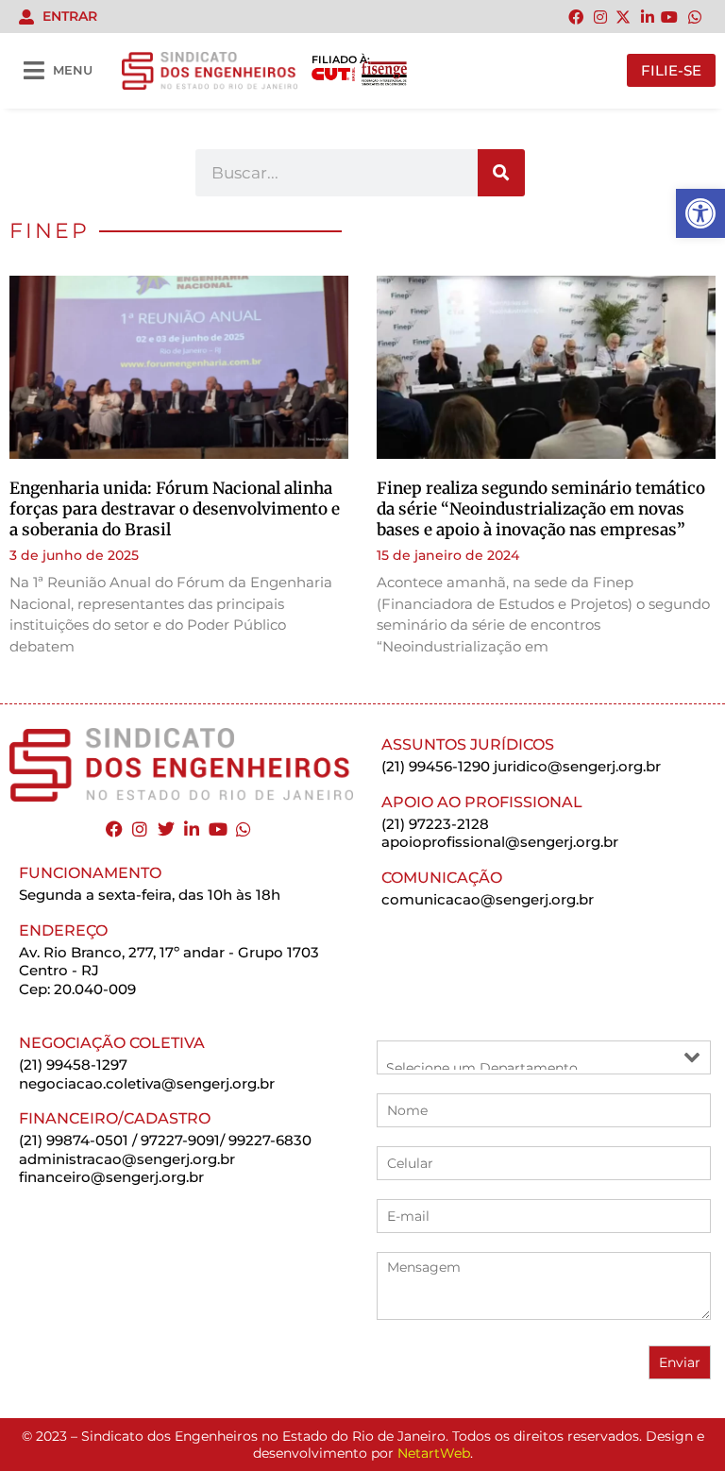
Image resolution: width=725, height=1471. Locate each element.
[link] (700, 213)
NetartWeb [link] (433, 1453)
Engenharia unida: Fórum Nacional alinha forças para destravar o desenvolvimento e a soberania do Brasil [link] (174, 509)
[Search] (501, 172)
